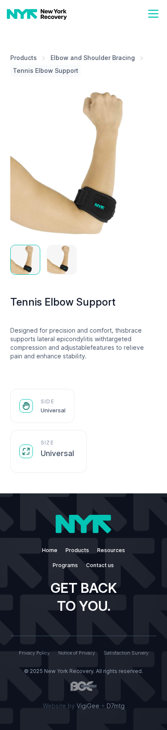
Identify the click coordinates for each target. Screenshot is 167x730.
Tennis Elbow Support (45, 70)
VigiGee (88, 705)
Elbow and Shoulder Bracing (93, 57)
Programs (65, 565)
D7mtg (116, 705)
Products (23, 57)
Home (49, 550)
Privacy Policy (34, 653)
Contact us (100, 565)
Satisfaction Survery (126, 653)
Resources (111, 550)
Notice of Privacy (76, 653)
